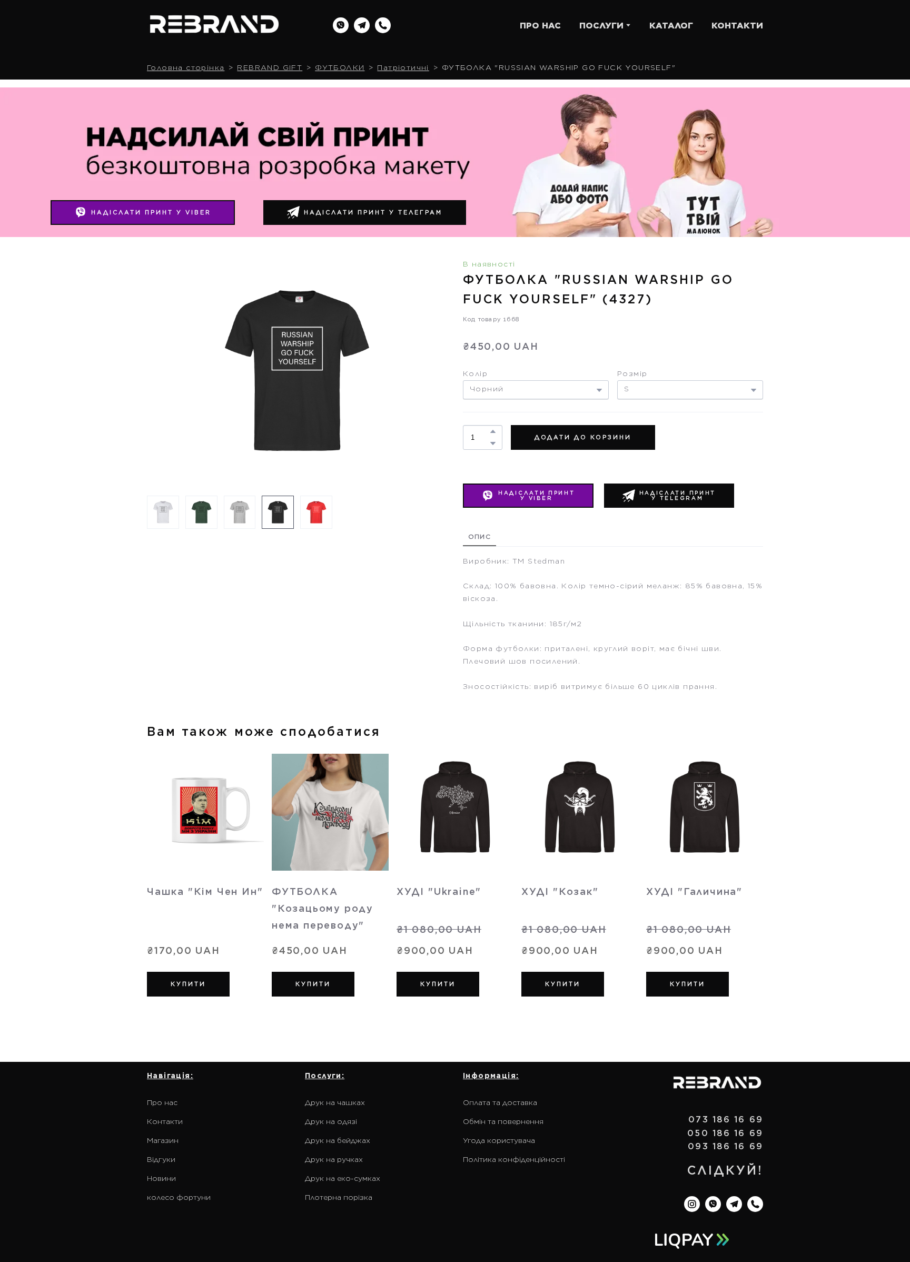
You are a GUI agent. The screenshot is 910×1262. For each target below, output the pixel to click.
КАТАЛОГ (671, 26)
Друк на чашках (335, 1102)
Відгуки (161, 1159)
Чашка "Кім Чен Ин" (205, 891)
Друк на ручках (334, 1159)
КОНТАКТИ (737, 26)
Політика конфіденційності (514, 1159)
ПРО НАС (540, 26)
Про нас (162, 1102)
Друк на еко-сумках (342, 1178)
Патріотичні (403, 67)
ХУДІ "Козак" (560, 891)
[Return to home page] (214, 25)
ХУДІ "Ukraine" (439, 891)
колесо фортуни (179, 1197)
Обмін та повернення (503, 1121)
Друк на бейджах (337, 1140)
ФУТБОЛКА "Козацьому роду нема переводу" (322, 908)
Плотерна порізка (338, 1197)
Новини (161, 1178)
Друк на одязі (331, 1121)
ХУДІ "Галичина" (694, 891)
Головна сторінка (185, 67)
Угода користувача (499, 1140)
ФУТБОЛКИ (339, 67)
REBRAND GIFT (269, 67)
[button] (341, 25)
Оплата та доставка (500, 1102)
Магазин (163, 1140)
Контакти (165, 1121)
